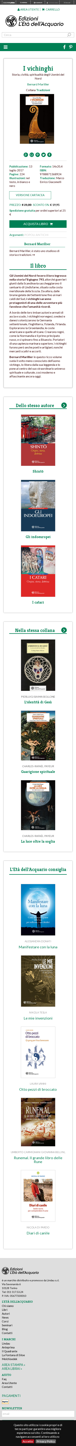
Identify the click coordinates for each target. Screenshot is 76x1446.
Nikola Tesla (38, 1012)
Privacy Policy (46, 1441)
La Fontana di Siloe (13, 1355)
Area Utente (9, 1383)
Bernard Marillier (38, 84)
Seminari (7, 1325)
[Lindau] (38, 21)
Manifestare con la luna (38, 947)
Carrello (52, 9)
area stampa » (13, 1365)
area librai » (12, 1369)
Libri (4, 1309)
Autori (6, 1313)
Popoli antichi (36, 234)
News (5, 1317)
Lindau (6, 1343)
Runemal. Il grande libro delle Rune (38, 1160)
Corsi (5, 1321)
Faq (4, 1379)
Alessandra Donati (38, 941)
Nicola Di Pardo (38, 1227)
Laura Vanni (38, 1083)
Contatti (7, 1333)
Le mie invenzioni (38, 1018)
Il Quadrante (9, 1351)
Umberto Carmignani (26, 1152)
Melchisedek (9, 1359)
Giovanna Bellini (53, 1152)
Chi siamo (8, 1305)
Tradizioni (43, 90)
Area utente (29, 9)
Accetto (28, 1441)
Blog (5, 1329)
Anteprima (8, 1347)
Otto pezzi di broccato (38, 1089)
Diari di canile (38, 1233)
